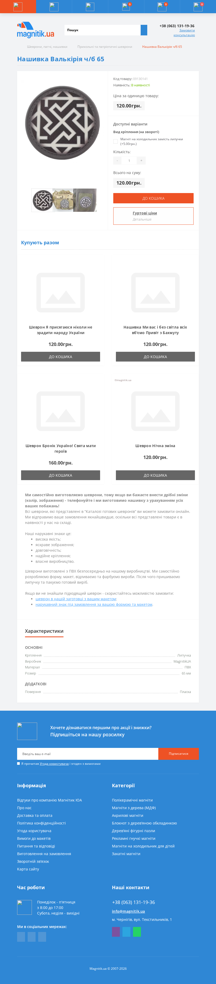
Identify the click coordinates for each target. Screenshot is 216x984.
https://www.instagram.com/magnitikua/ (42, 937)
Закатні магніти (126, 853)
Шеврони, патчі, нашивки (47, 46)
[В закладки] (98, 381)
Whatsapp (137, 932)
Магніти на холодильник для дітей (143, 846)
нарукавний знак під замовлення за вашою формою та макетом (94, 604)
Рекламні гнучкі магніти (133, 838)
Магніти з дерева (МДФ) (134, 807)
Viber (116, 932)
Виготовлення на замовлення (44, 853)
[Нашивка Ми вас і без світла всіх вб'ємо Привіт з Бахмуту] (155, 292)
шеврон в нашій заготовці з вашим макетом (76, 598)
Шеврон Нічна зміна (155, 445)
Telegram (126, 932)
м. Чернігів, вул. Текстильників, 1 (142, 919)
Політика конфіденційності (41, 823)
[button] (90, 6)
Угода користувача (54, 763)
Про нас (24, 807)
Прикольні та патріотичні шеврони (104, 46)
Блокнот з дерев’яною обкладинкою (144, 823)
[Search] (143, 30)
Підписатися (178, 753)
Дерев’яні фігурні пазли (133, 830)
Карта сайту (28, 868)
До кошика (153, 198)
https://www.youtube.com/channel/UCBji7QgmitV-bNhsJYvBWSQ (32, 937)
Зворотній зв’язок (33, 861)
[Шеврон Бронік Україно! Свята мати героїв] (60, 410)
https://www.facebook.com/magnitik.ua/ (21, 937)
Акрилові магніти (127, 815)
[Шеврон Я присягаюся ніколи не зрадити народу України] (60, 292)
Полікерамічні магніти (132, 800)
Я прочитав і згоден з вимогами (61, 763)
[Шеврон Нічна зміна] (155, 410)
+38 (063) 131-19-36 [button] (133, 902)
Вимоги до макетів (34, 838)
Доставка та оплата (34, 815)
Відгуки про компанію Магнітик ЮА (49, 800)
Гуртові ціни (145, 212)
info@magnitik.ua (128, 911)
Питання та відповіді (36, 846)
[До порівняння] (98, 270)
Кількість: (122, 151)
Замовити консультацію (184, 32)
